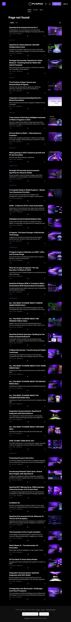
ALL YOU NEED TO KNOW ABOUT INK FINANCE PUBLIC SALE (24, 320)
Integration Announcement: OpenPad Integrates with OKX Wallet (24, 574)
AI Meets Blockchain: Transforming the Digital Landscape (27, 351)
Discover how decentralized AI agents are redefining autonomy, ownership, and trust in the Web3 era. (24, 88)
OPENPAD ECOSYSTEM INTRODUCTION (25, 219)
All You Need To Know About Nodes (23, 559)
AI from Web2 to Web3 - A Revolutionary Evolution (25, 134)
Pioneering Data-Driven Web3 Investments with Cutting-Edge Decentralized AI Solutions (27, 289)
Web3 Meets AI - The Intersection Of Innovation (23, 546)
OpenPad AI (19, 33)
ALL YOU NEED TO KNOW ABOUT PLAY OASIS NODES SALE (27, 367)
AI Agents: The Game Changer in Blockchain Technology (26, 234)
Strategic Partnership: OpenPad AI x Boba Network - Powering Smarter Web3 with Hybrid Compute (25, 62)
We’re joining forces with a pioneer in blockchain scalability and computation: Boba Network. (26, 68)
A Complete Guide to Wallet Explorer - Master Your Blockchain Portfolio (27, 191)
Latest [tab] (12, 22)
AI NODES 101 (14, 503)
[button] (29, 10)
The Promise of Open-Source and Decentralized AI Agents (22, 83)
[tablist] (14, 22)
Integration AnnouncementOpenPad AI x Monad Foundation (25, 99)
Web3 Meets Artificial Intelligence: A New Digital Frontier (26, 550)
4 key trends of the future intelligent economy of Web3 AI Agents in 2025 (27, 118)
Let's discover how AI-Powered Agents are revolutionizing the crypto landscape (27, 273)
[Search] (46, 4)
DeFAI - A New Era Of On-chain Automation (26, 206)
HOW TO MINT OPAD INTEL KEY (21, 441)
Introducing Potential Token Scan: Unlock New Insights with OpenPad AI (25, 472)
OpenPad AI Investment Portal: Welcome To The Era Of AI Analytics (26, 517)
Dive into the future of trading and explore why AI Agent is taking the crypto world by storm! (26, 257)
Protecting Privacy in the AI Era (21, 458)
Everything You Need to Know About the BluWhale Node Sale (27, 386)
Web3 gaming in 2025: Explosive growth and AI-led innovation (27, 154)
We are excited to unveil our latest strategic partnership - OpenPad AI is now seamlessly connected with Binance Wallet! (26, 176)
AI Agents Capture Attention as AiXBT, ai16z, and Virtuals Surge (27, 253)
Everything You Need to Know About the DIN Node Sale (25, 431)
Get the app (44, 614)
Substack (27, 618)
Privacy (38, 609)
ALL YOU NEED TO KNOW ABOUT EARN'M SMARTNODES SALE (25, 304)
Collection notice (50, 609)
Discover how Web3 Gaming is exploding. (21, 157)
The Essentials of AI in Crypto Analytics (25, 532)
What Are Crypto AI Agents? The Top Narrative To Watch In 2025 (24, 269)
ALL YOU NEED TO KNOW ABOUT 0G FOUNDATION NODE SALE (23, 396)
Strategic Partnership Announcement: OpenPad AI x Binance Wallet (24, 171)
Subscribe (57, 4)
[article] (35, 32)
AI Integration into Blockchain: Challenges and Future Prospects (26, 590)
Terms (43, 609)
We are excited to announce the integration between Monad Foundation (27, 103)
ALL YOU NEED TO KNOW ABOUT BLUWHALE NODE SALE (27, 382)
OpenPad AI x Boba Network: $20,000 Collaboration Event (24, 46)
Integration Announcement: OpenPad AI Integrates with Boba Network (25, 412)
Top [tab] (16, 22)
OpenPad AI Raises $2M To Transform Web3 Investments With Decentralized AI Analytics (27, 284)
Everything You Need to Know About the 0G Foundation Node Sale (27, 401)
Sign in (65, 4)
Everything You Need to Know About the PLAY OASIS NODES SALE (27, 371)
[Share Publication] (49, 4)
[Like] (10, 36)
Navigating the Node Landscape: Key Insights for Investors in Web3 (27, 562)
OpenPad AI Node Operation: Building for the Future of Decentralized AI (27, 335)
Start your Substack (31, 614)
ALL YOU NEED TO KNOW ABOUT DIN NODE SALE (26, 428)
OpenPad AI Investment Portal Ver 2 (23, 28)
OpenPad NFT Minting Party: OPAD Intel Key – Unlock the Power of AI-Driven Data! (27, 488)
